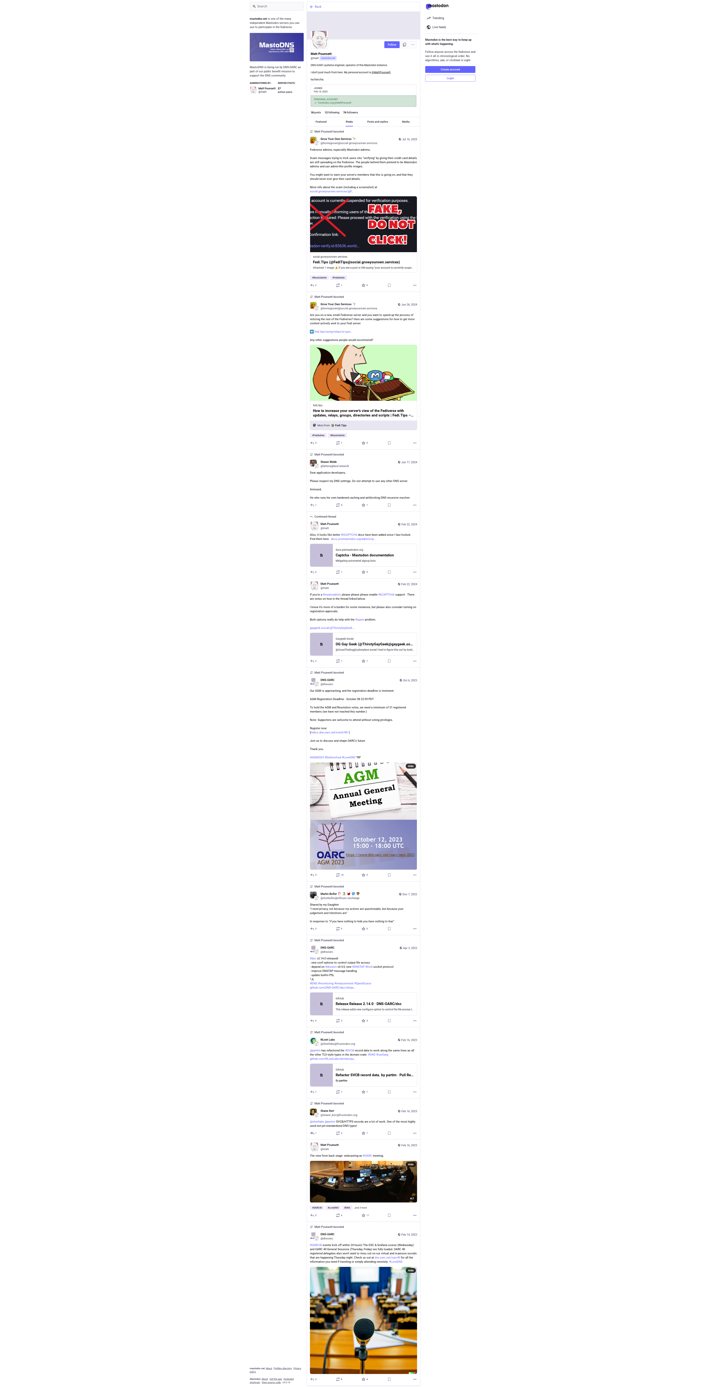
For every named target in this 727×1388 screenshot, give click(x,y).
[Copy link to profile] (404, 44)
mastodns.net (328, 58)
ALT (412, 1198)
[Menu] (413, 44)
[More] (415, 285)
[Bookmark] (389, 285)
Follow (392, 44)
